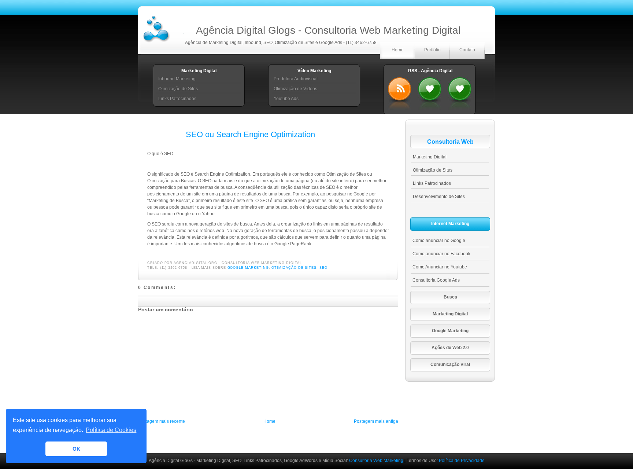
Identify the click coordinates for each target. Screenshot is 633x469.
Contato (467, 49)
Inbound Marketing (177, 78)
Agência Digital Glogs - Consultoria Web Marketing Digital (328, 30)
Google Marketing (248, 268)
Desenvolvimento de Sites (439, 196)
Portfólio (432, 49)
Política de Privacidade (462, 460)
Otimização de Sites (178, 88)
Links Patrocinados (177, 98)
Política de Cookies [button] (111, 430)
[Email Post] (304, 263)
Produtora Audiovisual (296, 78)
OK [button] (76, 449)
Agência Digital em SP (460, 91)
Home (398, 49)
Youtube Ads (286, 98)
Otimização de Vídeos (295, 88)
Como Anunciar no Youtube (439, 267)
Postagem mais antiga (376, 421)
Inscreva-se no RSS (400, 91)
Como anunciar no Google (438, 240)
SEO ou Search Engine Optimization (250, 134)
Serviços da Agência (430, 91)
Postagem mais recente (161, 421)
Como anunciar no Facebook (441, 253)
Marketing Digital (430, 157)
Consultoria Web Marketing (376, 460)
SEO (323, 268)
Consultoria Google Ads (436, 280)
